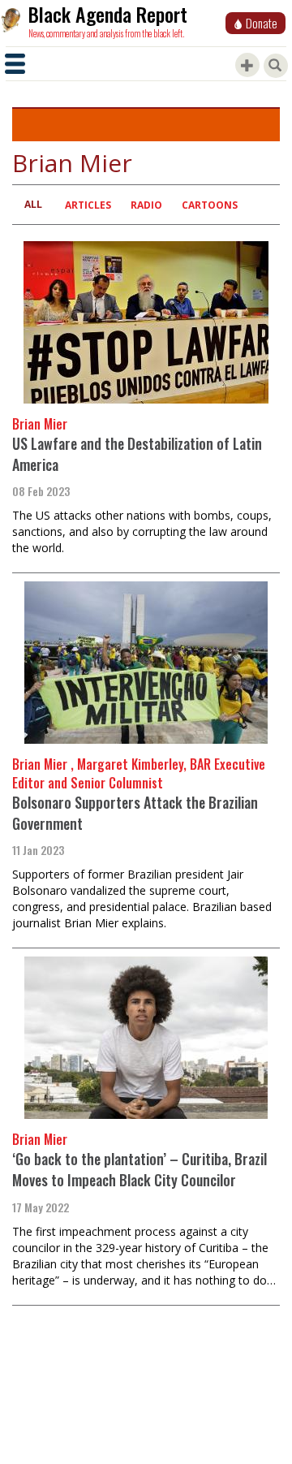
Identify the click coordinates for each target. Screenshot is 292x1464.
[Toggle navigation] (15, 64)
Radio (146, 205)
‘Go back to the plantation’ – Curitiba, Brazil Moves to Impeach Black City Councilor (139, 1169)
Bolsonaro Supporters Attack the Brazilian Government (135, 813)
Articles (88, 205)
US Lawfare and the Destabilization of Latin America (137, 454)
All (33, 204)
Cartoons (210, 205)
